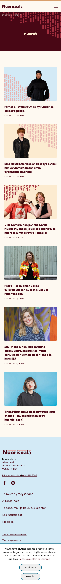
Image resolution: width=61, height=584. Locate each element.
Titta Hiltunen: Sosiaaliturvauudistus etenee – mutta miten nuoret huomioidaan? (29, 415)
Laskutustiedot (12, 514)
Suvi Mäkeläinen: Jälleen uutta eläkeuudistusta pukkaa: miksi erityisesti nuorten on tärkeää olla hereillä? (27, 352)
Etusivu (6, 15)
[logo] (12, 5)
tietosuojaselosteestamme (34, 559)
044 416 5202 (29, 475)
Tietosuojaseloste (11, 540)
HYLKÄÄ (30, 576)
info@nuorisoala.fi (11, 475)
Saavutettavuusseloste (14, 534)
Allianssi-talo (10, 501)
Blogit (7, 116)
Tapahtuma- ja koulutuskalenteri (24, 508)
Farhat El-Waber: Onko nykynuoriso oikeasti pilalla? (29, 108)
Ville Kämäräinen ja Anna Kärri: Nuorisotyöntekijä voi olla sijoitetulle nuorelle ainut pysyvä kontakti (30, 228)
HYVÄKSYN (30, 567)
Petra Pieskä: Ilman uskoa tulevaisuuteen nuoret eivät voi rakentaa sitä (26, 289)
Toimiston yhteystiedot (17, 494)
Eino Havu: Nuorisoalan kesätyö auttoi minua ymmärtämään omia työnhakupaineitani (30, 167)
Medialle (8, 521)
